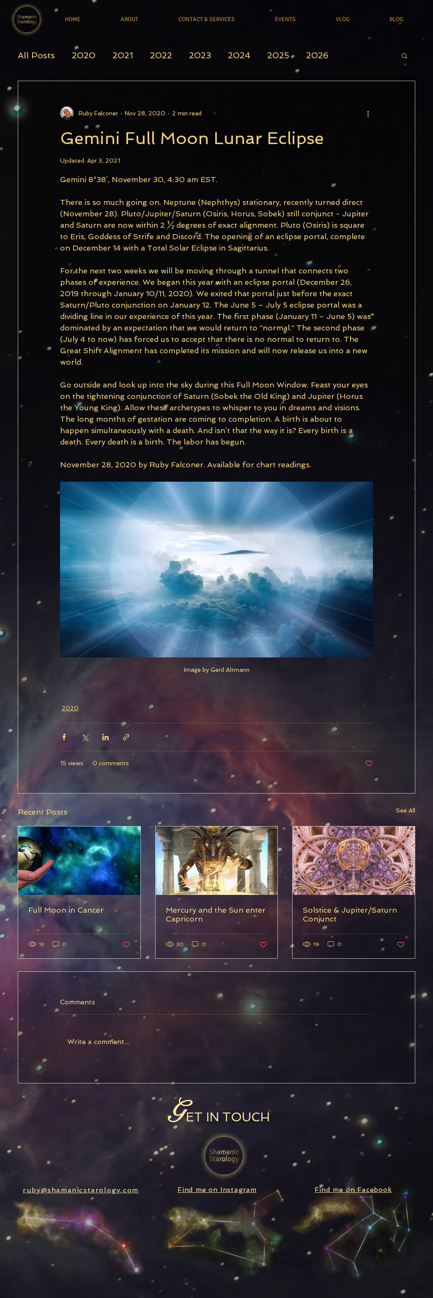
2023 (200, 55)
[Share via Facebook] (64, 737)
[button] (404, 55)
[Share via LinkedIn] (105, 737)
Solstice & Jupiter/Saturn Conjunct (350, 914)
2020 (84, 55)
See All (405, 810)
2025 (278, 55)
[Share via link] (126, 737)
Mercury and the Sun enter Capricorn (216, 914)
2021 (122, 55)
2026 (317, 55)
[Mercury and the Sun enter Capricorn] (217, 860)
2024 (239, 55)
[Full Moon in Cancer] (79, 860)
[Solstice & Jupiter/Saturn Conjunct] (354, 860)
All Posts (36, 55)
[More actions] (368, 113)
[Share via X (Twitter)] (85, 737)
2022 (161, 55)
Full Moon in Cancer (66, 909)
